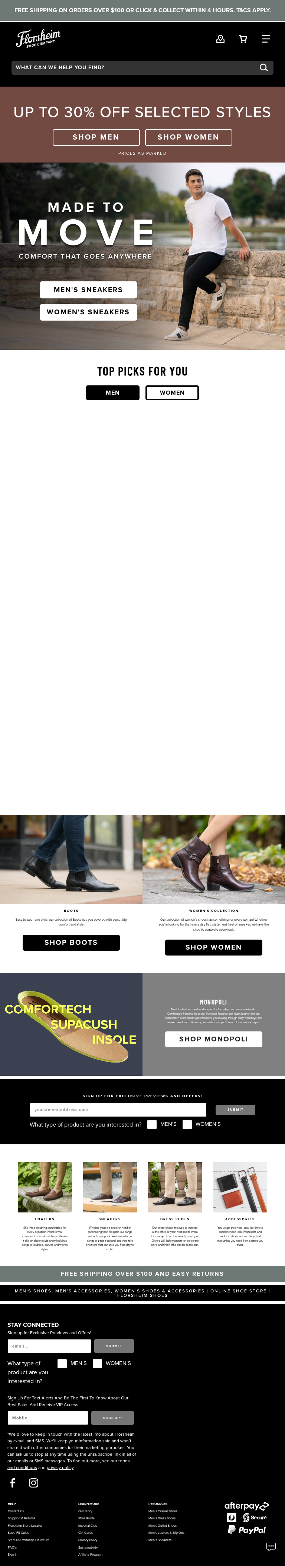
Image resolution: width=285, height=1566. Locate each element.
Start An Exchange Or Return (28, 1540)
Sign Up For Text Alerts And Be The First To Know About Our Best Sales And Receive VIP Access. (67, 1401)
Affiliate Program (90, 1555)
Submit (235, 1110)
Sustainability (88, 1548)
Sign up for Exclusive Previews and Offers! (49, 1332)
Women (172, 392)
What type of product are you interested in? (85, 1125)
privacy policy (60, 1467)
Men (113, 392)
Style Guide (86, 1518)
